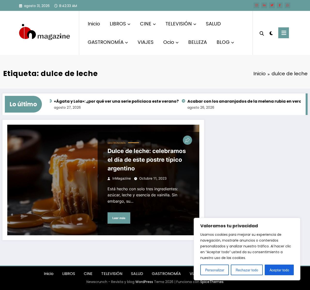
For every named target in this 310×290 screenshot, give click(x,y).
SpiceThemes (212, 281)
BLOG (223, 42)
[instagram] (256, 5)
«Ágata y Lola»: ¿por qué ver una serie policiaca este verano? (111, 101)
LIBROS (118, 23)
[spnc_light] (271, 32)
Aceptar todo (279, 269)
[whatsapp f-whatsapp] (287, 5)
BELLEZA (197, 42)
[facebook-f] (280, 5)
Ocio (168, 42)
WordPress (144, 281)
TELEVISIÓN (178, 23)
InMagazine (121, 178)
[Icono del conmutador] (283, 32)
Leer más (118, 218)
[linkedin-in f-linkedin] (264, 5)
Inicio (94, 23)
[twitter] (272, 5)
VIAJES (146, 42)
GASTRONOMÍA (106, 42)
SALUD (213, 23)
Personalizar (214, 269)
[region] (247, 249)
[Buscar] (262, 32)
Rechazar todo (247, 269)
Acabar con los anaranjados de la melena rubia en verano (242, 101)
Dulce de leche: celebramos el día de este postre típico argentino (147, 159)
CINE (145, 23)
